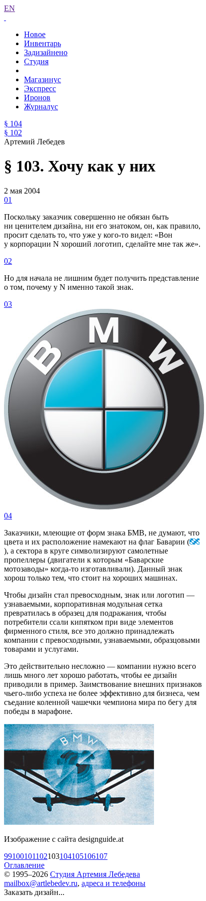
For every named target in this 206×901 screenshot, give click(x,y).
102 (42, 856)
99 (8, 856)
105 (78, 856)
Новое (35, 34)
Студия (36, 61)
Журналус (41, 106)
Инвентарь (42, 43)
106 (90, 856)
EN (9, 8)
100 (18, 856)
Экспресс (40, 88)
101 (30, 856)
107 (102, 856)
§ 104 (13, 123)
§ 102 (13, 132)
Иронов (37, 97)
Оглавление (24, 865)
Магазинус (42, 79)
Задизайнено (46, 52)
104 (66, 856)
